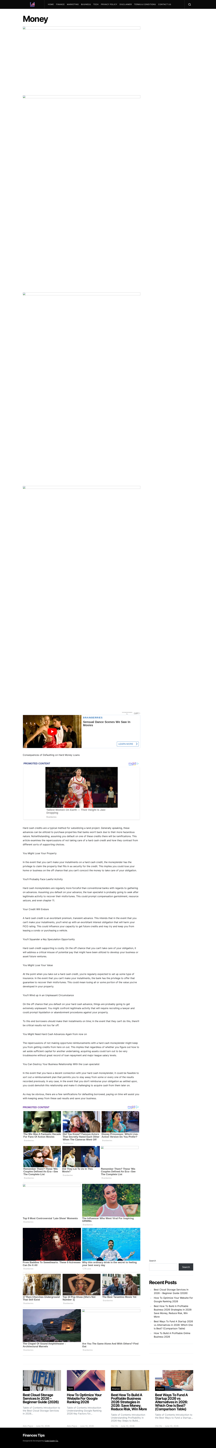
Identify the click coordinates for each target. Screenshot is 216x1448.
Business (86, 4)
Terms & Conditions (145, 4)
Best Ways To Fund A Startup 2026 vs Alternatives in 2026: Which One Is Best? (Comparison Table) (173, 1325)
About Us (54, 13)
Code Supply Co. (51, 1441)
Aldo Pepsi (28, 1426)
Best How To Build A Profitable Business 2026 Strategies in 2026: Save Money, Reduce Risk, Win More (173, 1311)
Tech (96, 4)
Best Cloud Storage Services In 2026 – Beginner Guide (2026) (171, 1291)
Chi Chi (114, 1426)
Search (152, 1260)
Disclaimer (126, 4)
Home (51, 4)
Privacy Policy (109, 4)
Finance (60, 4)
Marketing (73, 4)
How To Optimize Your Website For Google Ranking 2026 (173, 1299)
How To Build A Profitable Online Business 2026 (172, 1335)
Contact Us (164, 4)
